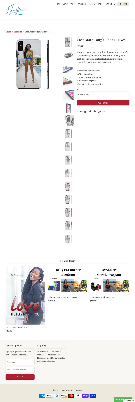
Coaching (82, 4)
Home (59, 4)
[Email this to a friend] (103, 111)
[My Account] (111, 4)
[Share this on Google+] (99, 111)
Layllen (62, 390)
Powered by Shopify (74, 390)
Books (99, 4)
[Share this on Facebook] (90, 111)
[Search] (115, 4)
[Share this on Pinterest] (94, 111)
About (66, 4)
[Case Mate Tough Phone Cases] (33, 64)
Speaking (91, 4)
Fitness (73, 4)
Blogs (106, 4)
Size (79, 89)
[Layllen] (16, 9)
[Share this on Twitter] (85, 111)
